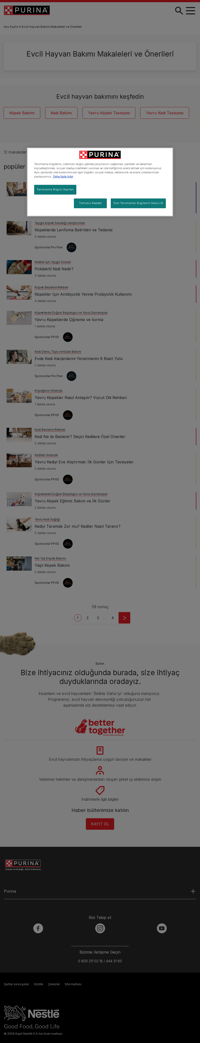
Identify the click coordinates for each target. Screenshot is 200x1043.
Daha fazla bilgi (63, 176)
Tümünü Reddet (90, 203)
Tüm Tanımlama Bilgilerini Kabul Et (138, 203)
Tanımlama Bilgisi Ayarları (55, 189)
